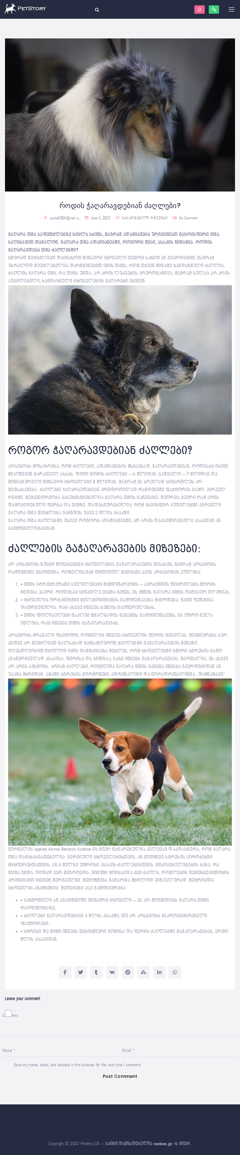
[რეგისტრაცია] (214, 9)
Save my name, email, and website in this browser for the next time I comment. (78, 1065)
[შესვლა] (199, 9)
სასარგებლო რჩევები (145, 218)
